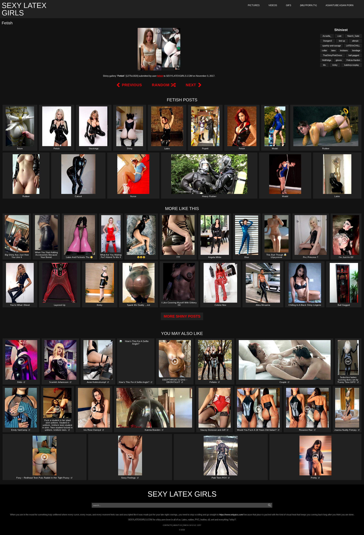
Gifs (288, 5)
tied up (342, 41)
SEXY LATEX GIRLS (182, 494)
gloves (339, 60)
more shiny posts (182, 316)
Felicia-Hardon (353, 60)
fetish (160, 76)
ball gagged (354, 55)
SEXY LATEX (24, 9)
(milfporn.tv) (308, 5)
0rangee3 (327, 41)
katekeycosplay (351, 65)
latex (333, 50)
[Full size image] (158, 67)
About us (177, 525)
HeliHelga (326, 60)
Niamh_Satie (353, 36)
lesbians (344, 50)
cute (339, 36)
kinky (334, 65)
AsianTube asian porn (339, 5)
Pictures (254, 5)
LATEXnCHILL (353, 45)
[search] (269, 505)
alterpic (355, 41)
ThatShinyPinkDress (332, 55)
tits (324, 65)
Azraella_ (327, 36)
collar (324, 50)
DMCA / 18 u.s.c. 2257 (192, 525)
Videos (272, 5)
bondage (356, 50)
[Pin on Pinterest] (158, 31)
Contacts (167, 525)
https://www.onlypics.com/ (231, 514)
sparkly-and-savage (331, 45)
